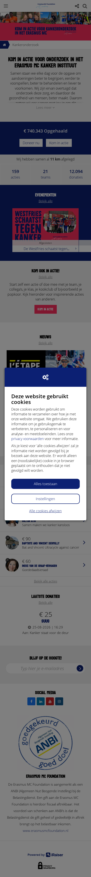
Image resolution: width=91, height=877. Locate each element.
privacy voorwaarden (27, 438)
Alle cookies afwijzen (45, 511)
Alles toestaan (45, 483)
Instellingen (45, 498)
